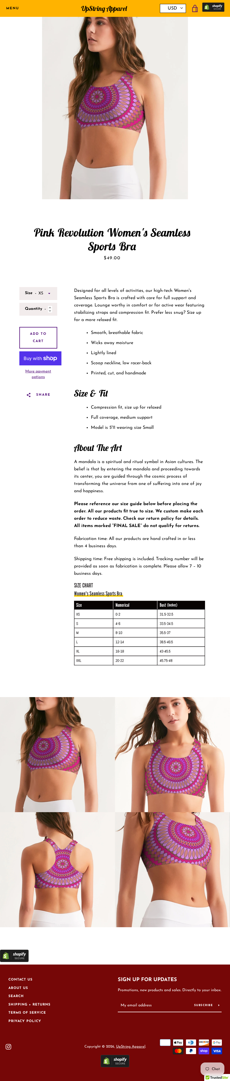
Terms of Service (27, 1012)
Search (16, 996)
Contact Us (20, 979)
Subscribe (204, 1005)
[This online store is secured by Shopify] (213, 9)
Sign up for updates (147, 979)
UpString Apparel (104, 8)
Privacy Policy (24, 1021)
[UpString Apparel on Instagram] (8, 1046)
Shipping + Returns (29, 1004)
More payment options (38, 374)
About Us (18, 988)
